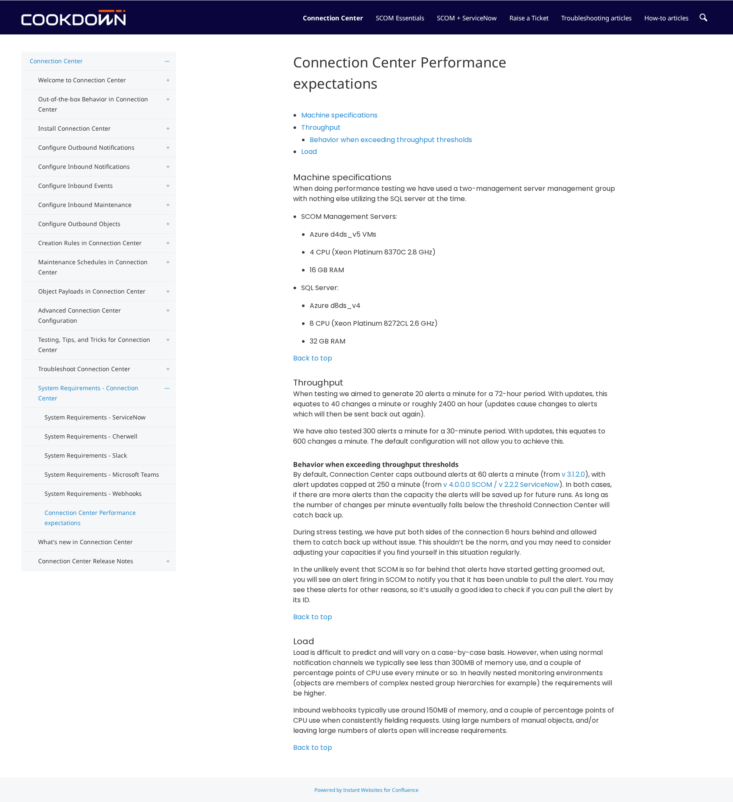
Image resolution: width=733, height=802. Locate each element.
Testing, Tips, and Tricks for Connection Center (94, 344)
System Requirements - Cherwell (91, 436)
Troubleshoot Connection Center (84, 369)
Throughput (321, 127)
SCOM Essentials (400, 18)
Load (309, 151)
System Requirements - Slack (86, 455)
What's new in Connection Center (85, 542)
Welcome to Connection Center (82, 80)
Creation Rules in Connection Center (90, 243)
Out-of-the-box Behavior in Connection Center (93, 104)
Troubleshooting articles (596, 18)
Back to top (312, 358)
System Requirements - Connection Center (88, 393)
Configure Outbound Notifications (86, 147)
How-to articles (666, 18)
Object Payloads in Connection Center (91, 291)
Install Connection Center (74, 128)
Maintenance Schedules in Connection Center (93, 267)
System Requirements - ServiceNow (95, 417)
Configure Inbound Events (75, 186)
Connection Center (333, 18)
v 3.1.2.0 (573, 474)
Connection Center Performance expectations (90, 518)
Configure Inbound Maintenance (84, 205)
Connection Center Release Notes (85, 561)
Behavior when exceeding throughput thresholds (391, 140)
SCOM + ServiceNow (467, 18)
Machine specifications (339, 115)
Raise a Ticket (528, 18)
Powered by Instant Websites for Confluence (366, 790)
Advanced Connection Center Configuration (79, 315)
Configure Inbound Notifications (84, 166)
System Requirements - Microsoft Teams (102, 474)
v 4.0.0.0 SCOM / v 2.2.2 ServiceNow (501, 484)
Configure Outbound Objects (79, 224)
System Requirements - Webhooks (93, 493)
